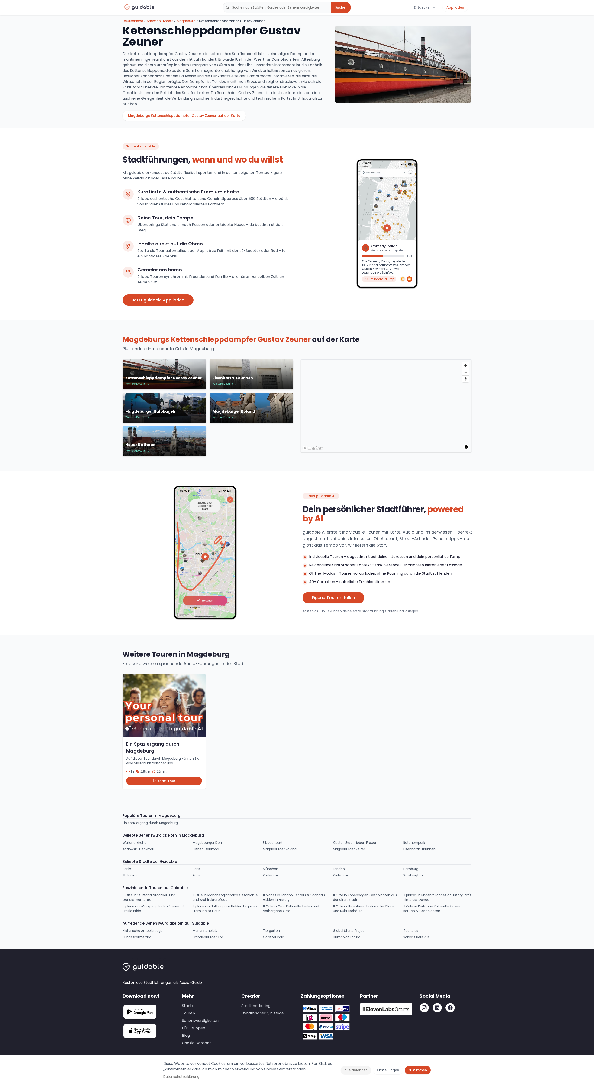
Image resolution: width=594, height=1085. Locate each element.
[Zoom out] (465, 372)
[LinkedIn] (437, 1007)
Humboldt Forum (346, 937)
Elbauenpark (273, 842)
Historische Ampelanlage (143, 930)
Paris (196, 869)
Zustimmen (417, 1070)
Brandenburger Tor (208, 937)
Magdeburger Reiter (349, 849)
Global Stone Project (349, 930)
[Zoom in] (465, 365)
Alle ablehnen (356, 1070)
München (270, 869)
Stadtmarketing (255, 1005)
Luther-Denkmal (206, 849)
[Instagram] (424, 1007)
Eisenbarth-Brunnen (419, 849)
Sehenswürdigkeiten (200, 1020)
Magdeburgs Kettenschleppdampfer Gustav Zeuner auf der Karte (184, 115)
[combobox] (277, 7)
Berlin (127, 869)
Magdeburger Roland (280, 849)
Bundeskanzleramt (138, 937)
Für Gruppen (193, 1028)
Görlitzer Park (273, 937)
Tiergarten (271, 930)
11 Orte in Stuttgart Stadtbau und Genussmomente (149, 897)
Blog (186, 1035)
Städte (188, 1005)
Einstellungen (388, 1070)
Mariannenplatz (205, 930)
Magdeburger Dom (208, 842)
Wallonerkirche (134, 842)
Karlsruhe (270, 875)
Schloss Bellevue (416, 937)
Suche (340, 7)
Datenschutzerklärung (181, 1076)
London (339, 869)
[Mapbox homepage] (312, 448)
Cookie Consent (196, 1043)
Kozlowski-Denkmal (138, 849)
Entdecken (423, 7)
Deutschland (133, 21)
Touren (188, 1013)
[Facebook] (450, 1007)
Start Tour (166, 781)
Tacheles (410, 930)
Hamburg (410, 869)
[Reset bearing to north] (465, 378)
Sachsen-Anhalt (160, 21)
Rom (196, 875)
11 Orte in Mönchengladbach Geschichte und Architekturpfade (225, 897)
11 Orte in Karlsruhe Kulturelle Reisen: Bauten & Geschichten (432, 908)
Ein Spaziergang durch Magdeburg (150, 823)
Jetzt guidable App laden (158, 300)
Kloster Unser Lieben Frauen (355, 842)
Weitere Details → (137, 384)
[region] (386, 406)
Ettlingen (130, 875)
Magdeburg (186, 21)
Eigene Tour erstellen (333, 597)
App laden (455, 7)
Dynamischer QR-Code (262, 1013)
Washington (413, 875)
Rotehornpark (414, 842)
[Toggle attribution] (466, 447)
